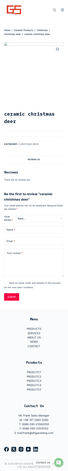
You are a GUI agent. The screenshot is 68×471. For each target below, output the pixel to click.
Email (11, 241)
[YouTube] (28, 449)
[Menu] (62, 9)
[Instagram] (21, 449)
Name (11, 229)
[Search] (54, 10)
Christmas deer (28, 144)
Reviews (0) (34, 159)
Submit (11, 296)
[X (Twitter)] (13, 449)
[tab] (34, 159)
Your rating (8, 218)
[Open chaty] (58, 462)
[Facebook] (6, 449)
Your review (15, 253)
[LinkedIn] (35, 449)
